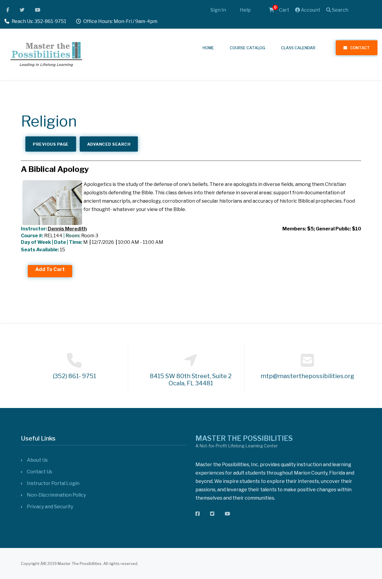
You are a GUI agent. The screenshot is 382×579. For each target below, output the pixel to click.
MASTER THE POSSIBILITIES (244, 438)
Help (245, 10)
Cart (281, 10)
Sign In (218, 10)
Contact (360, 47)
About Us (37, 460)
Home (208, 47)
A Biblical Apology (55, 169)
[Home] (46, 53)
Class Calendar (298, 47)
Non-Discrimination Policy (56, 495)
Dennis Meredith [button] (67, 229)
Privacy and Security (50, 506)
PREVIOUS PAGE (51, 144)
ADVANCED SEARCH (109, 144)
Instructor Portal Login (53, 483)
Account (310, 10)
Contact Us (39, 472)
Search (339, 10)
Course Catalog (247, 47)
